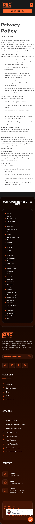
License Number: (12, 356)
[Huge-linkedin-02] (25, 365)
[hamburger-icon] (31, 5)
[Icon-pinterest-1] (18, 365)
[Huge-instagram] (12, 365)
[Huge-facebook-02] (5, 365)
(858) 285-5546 (14, 475)
